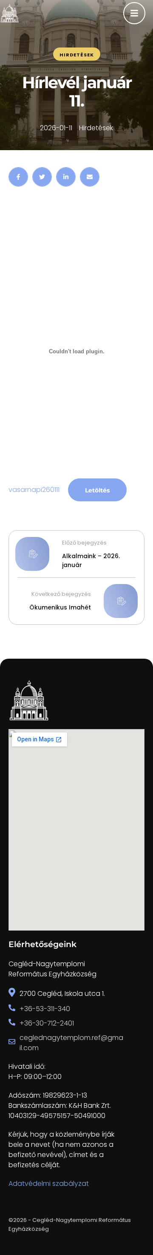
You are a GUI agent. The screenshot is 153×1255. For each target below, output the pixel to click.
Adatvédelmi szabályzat (48, 1183)
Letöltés (97, 490)
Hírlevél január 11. (76, 92)
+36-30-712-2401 (47, 1023)
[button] (129, 1219)
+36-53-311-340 (45, 1009)
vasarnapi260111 (34, 490)
